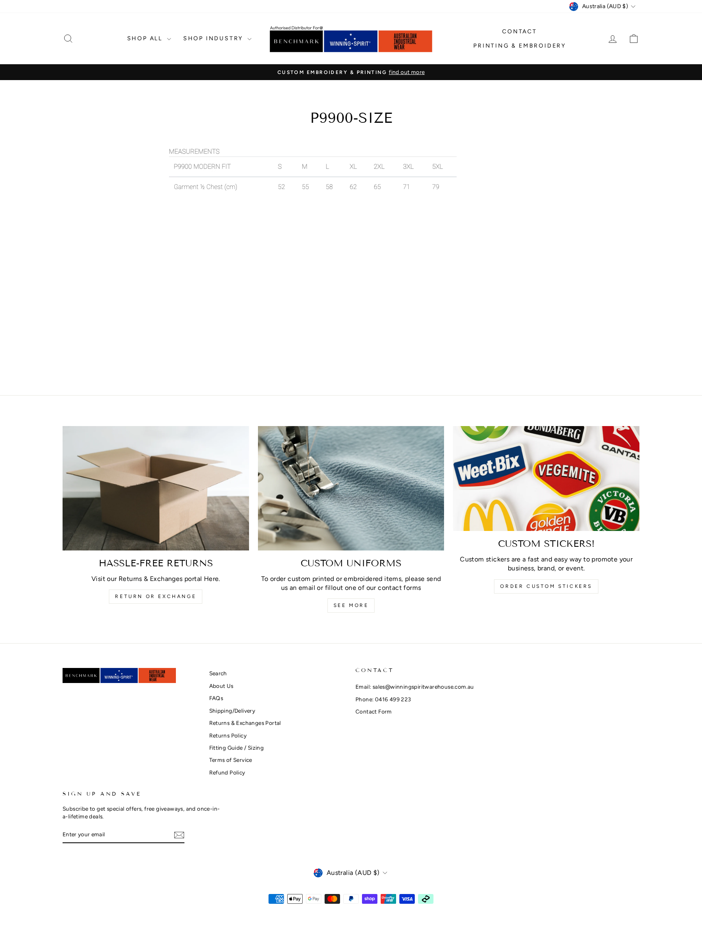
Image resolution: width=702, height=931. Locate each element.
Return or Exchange (155, 596)
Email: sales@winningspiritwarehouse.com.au (414, 686)
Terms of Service (230, 760)
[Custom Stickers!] (546, 478)
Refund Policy (227, 772)
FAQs (216, 698)
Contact (519, 31)
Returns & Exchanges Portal (245, 723)
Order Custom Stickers (546, 586)
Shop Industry (214, 38)
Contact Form (373, 711)
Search (218, 673)
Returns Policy (228, 735)
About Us (221, 686)
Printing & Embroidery (519, 45)
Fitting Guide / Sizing (236, 747)
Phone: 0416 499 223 (383, 699)
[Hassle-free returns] (156, 488)
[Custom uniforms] (351, 488)
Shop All (146, 38)
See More (351, 605)
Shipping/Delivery (232, 710)
